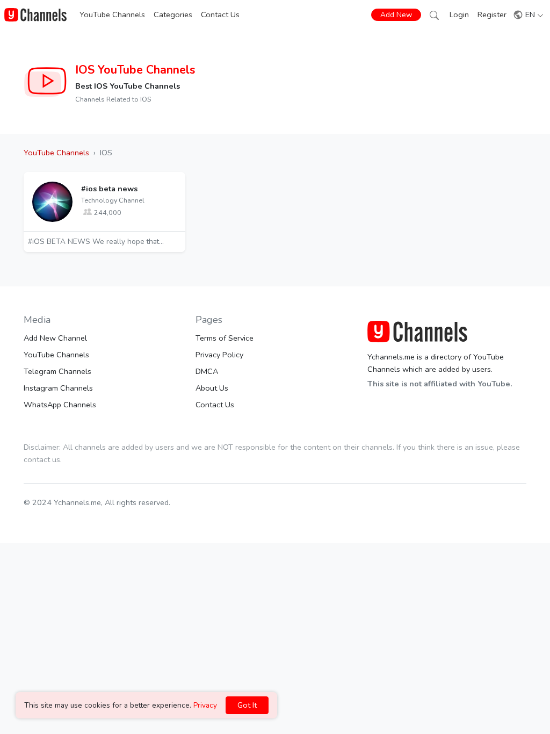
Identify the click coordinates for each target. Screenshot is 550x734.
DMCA (207, 371)
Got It (247, 705)
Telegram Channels (57, 371)
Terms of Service (225, 338)
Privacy (205, 705)
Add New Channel (55, 338)
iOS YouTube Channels (135, 70)
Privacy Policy (219, 354)
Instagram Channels (58, 388)
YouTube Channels (112, 14)
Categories (173, 14)
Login (459, 14)
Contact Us (220, 14)
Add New (396, 15)
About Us (212, 388)
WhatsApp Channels (60, 404)
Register (491, 14)
